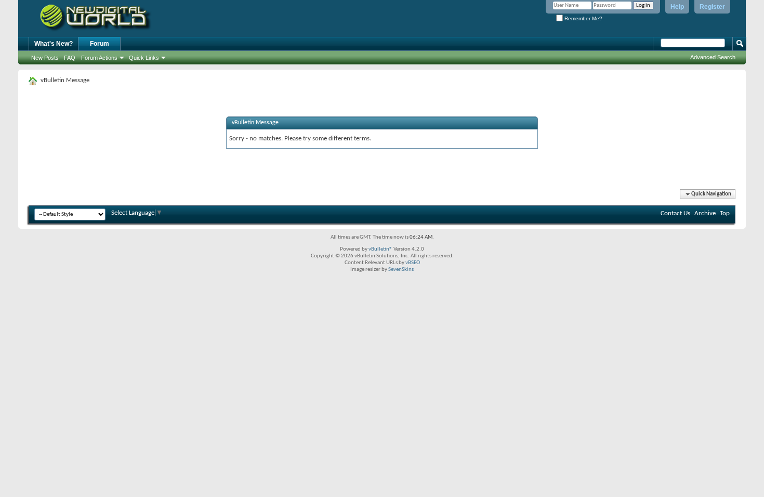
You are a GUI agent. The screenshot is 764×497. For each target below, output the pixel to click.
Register (712, 6)
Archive (705, 213)
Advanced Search (712, 57)
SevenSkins (401, 269)
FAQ (69, 58)
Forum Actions (99, 58)
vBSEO (412, 263)
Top (725, 213)
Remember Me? (582, 18)
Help (677, 6)
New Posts (45, 58)
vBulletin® (380, 249)
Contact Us (675, 213)
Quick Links (144, 58)
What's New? (53, 43)
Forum (99, 43)
